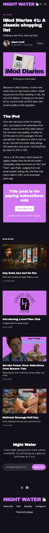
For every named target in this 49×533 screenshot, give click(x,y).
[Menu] (45, 4)
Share (40, 43)
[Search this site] (41, 4)
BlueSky (28, 506)
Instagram (41, 506)
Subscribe (8, 506)
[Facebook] (27, 487)
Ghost (30, 512)
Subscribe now (24, 208)
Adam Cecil (17, 42)
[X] (22, 487)
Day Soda (7, 15)
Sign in (37, 215)
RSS (19, 506)
